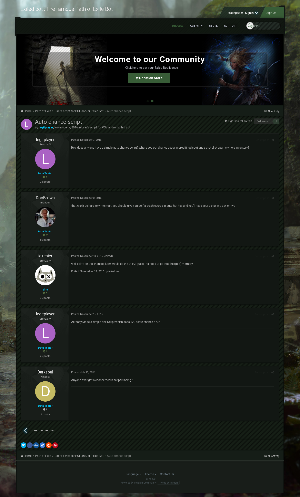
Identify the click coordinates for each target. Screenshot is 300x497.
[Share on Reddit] (49, 445)
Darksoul (45, 372)
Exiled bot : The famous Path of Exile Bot (66, 9)
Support (230, 25)
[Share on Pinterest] (55, 445)
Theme (150, 474)
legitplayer (45, 139)
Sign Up (271, 12)
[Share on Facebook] (30, 445)
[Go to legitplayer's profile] (26, 124)
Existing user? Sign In (241, 12)
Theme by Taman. (168, 482)
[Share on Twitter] (23, 445)
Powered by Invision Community (139, 482)
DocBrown (45, 197)
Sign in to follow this (240, 121)
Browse (177, 25)
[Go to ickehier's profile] (45, 275)
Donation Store (150, 78)
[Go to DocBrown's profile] (45, 217)
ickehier (45, 255)
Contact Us (167, 474)
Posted (86, 139)
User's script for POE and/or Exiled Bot (105, 127)
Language (132, 474)
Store (213, 25)
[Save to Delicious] (42, 445)
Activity (196, 25)
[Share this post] (272, 139)
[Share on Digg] (36, 445)
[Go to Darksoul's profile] (45, 391)
